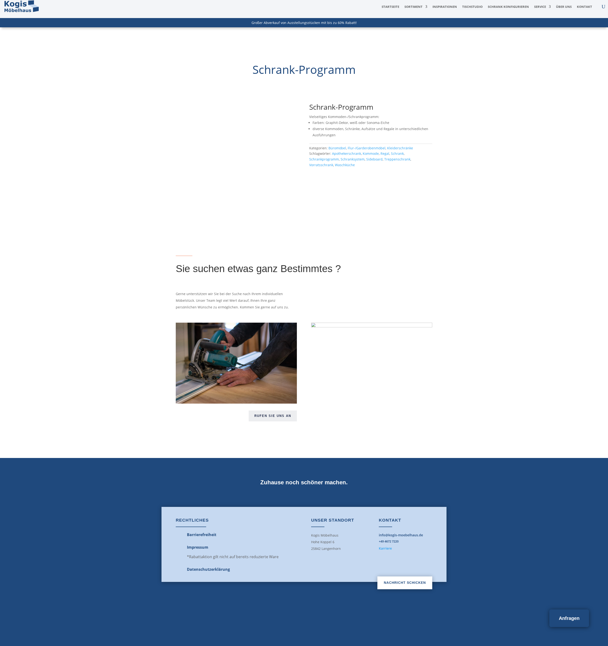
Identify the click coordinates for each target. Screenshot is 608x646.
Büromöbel (337, 148)
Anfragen (569, 618)
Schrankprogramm (324, 159)
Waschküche (345, 165)
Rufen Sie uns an (272, 416)
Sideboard (374, 159)
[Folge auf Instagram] (314, 616)
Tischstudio (472, 7)
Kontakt (584, 7)
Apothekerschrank (346, 153)
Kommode (371, 153)
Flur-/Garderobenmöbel (366, 148)
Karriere (385, 548)
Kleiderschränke (400, 148)
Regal (384, 153)
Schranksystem (353, 159)
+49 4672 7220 (389, 541)
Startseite (390, 7)
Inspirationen (444, 7)
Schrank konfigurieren (508, 7)
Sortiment (413, 7)
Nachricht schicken (405, 583)
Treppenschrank (397, 159)
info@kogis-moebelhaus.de (401, 535)
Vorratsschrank (321, 165)
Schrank (397, 153)
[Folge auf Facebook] (293, 616)
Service (540, 7)
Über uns (564, 7)
